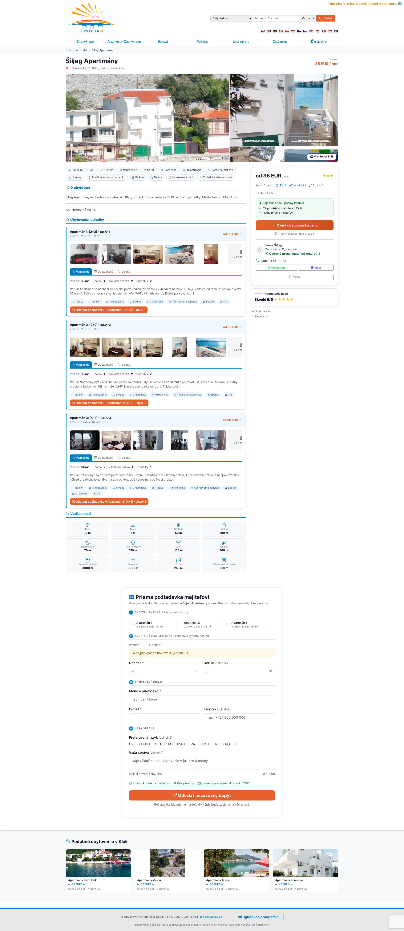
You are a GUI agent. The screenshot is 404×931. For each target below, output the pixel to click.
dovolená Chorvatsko (215, 924)
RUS (204, 744)
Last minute (241, 41)
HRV (217, 744)
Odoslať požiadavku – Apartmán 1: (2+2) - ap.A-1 (111, 310)
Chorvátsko (85, 41)
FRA (192, 744)
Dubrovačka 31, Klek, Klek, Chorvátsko (96, 68)
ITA (169, 744)
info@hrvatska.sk (210, 916)
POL (229, 744)
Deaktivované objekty (147, 924)
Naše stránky (169, 924)
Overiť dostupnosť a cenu (297, 225)
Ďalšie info (319, 41)
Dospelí (136, 663)
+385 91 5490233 (273, 260)
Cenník (125, 271)
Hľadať (327, 18)
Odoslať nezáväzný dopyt (204, 795)
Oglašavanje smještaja (260, 917)
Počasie (202, 41)
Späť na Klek (263, 311)
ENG (145, 744)
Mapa (296, 276)
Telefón (217, 709)
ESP (180, 744)
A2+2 (283, 185)
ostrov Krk (263, 924)
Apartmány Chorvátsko (124, 41)
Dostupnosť (105, 271)
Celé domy (279, 41)
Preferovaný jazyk (150, 737)
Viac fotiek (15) (323, 156)
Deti (216, 663)
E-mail (135, 709)
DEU (158, 744)
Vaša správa (146, 752)
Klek (85, 50)
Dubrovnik (72, 50)
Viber (317, 267)
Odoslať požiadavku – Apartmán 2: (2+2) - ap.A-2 (111, 403)
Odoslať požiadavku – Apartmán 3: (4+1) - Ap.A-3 (111, 501)
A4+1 (302, 185)
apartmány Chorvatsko (242, 924)
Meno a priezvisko (145, 691)
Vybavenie (82, 271)
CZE (133, 744)
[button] (294, 297)
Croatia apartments (189, 924)
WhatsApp (278, 267)
